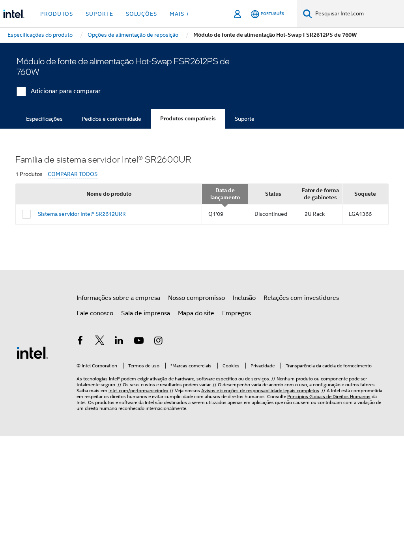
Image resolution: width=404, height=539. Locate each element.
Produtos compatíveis (188, 118)
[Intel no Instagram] (158, 342)
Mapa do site (196, 313)
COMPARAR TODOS (72, 174)
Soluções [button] (141, 13)
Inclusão (244, 298)
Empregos (236, 313)
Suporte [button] (99, 13)
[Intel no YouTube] (139, 342)
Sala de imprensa (145, 313)
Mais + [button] (179, 13)
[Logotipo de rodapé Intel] (32, 352)
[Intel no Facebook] (80, 342)
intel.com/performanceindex (138, 390)
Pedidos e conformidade (111, 118)
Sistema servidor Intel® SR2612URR (82, 213)
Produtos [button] (56, 13)
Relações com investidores (301, 298)
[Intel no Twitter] (100, 342)
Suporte (244, 118)
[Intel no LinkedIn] (119, 342)
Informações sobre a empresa (118, 298)
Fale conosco (95, 313)
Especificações (44, 118)
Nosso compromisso (196, 298)
